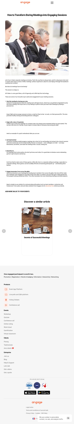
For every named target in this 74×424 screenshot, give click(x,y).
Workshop (7, 314)
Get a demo (8, 369)
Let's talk (7, 366)
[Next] (70, 231)
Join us (6, 356)
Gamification (8, 330)
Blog (5, 359)
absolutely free (50, 186)
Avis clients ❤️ (9, 348)
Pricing (6, 342)
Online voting (8, 324)
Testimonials (8, 345)
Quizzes (6, 317)
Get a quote (8, 372)
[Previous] (4, 231)
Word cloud (8, 327)
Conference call (9, 321)
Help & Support (9, 363)
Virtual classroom (10, 334)
